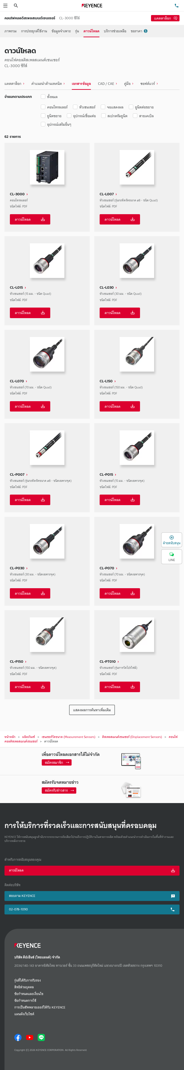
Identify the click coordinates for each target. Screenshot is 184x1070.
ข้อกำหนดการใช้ (25, 1000)
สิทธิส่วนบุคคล (24, 987)
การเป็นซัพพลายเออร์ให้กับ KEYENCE (39, 1007)
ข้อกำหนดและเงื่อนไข (28, 994)
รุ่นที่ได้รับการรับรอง (27, 980)
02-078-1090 (18, 909)
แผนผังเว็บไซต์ (24, 1014)
